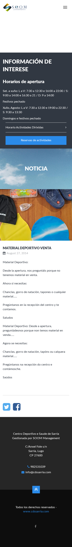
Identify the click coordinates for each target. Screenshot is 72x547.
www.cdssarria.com (36, 511)
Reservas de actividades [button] (36, 140)
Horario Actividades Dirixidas (24, 127)
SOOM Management (46, 438)
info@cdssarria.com (38, 472)
